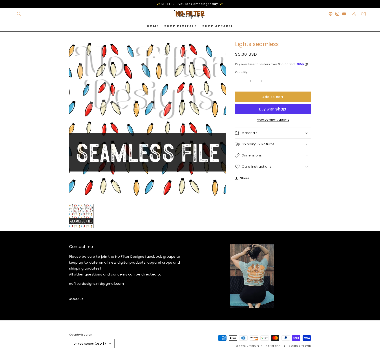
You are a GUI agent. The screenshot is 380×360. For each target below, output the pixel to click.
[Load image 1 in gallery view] (81, 216)
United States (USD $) (90, 344)
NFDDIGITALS (255, 346)
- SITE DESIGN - (273, 346)
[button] (19, 14)
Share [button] (245, 178)
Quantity (241, 72)
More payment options (273, 119)
